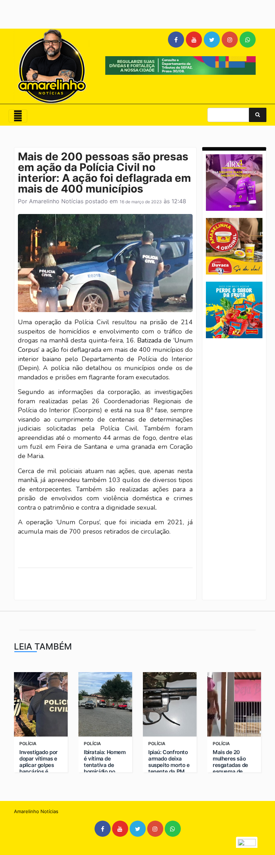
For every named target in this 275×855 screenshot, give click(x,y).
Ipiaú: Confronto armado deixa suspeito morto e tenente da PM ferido (169, 765)
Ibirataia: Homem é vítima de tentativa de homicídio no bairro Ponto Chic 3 (105, 768)
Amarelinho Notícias (56, 201)
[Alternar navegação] (18, 116)
